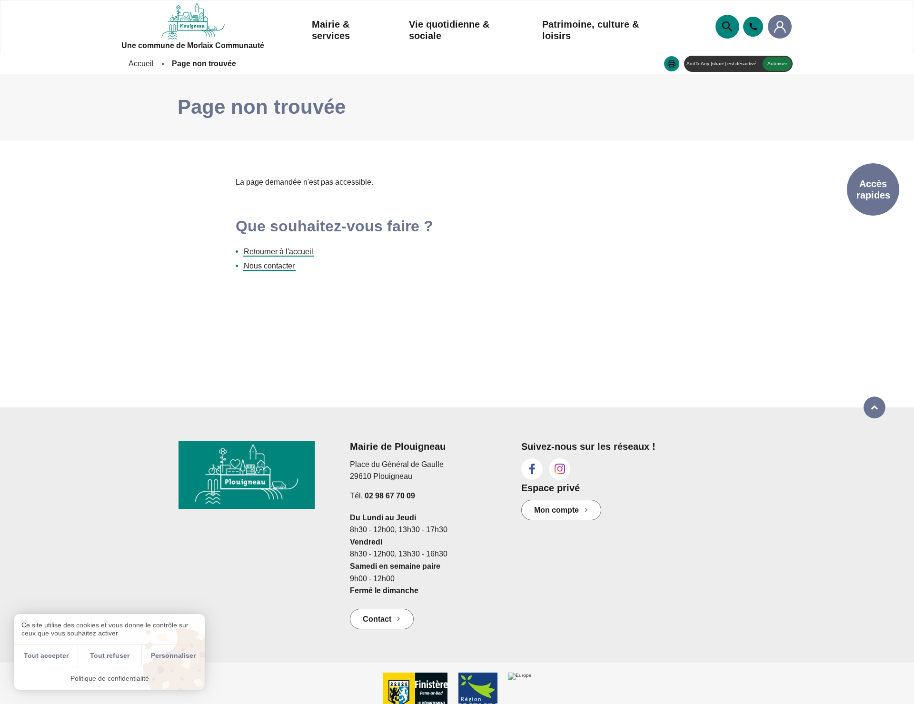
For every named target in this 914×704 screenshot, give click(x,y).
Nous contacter (269, 266)
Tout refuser (109, 655)
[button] (671, 63)
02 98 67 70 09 (390, 496)
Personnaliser (173, 655)
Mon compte (556, 510)
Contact (377, 619)
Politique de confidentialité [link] (109, 678)
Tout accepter (46, 655)
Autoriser (777, 63)
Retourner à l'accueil (278, 252)
